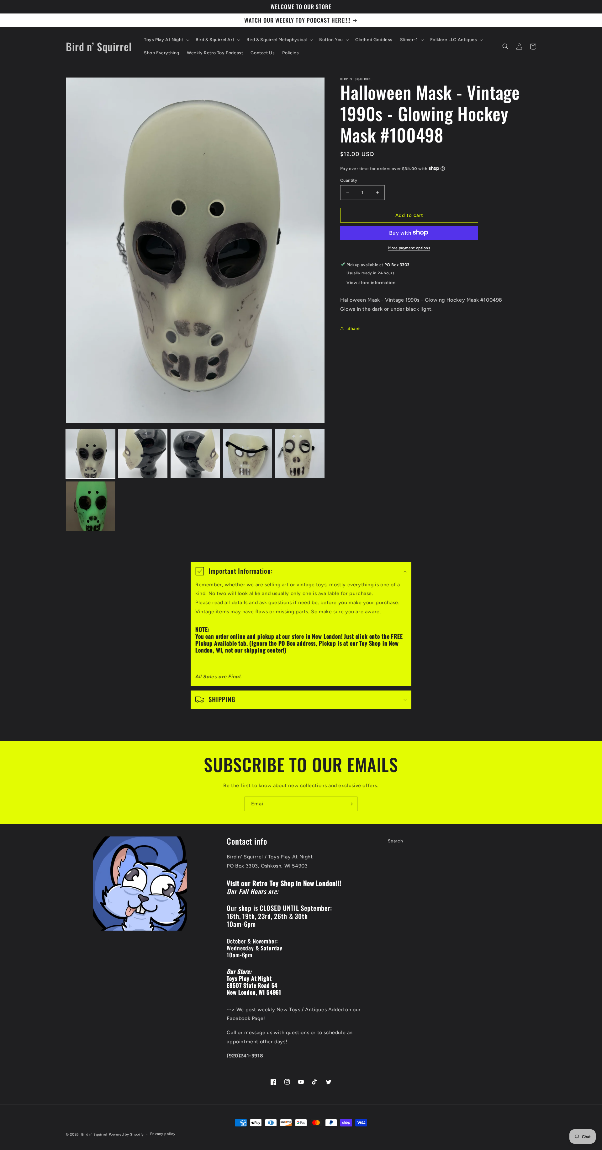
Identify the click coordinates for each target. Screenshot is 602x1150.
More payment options (409, 247)
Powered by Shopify (126, 1134)
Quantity (348, 180)
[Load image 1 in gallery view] (90, 453)
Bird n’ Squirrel (95, 1134)
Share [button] (353, 328)
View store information (370, 282)
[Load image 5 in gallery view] (300, 453)
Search (395, 841)
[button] (166, 39)
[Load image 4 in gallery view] (247, 453)
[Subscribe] (350, 804)
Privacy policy (163, 1134)
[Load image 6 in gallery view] (90, 506)
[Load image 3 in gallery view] (195, 453)
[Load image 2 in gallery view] (142, 453)
